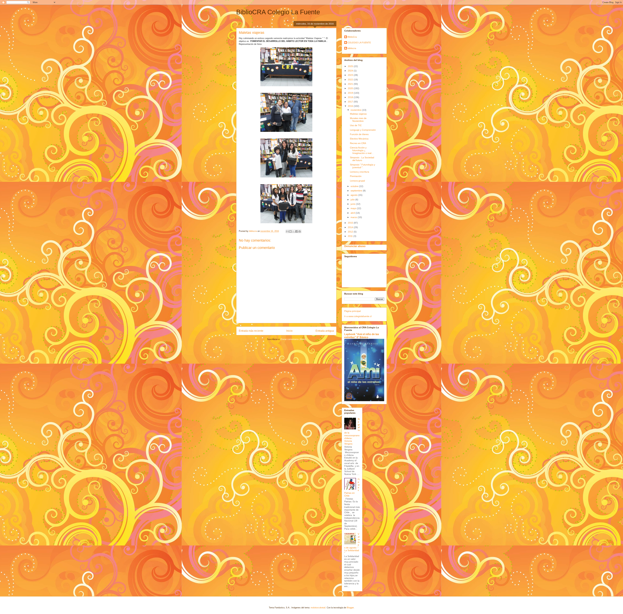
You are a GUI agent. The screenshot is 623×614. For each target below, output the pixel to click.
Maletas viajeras (358, 114)
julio (353, 199)
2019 (351, 93)
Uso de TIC (356, 125)
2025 (351, 66)
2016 (351, 106)
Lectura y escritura (359, 171)
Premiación (355, 176)
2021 (351, 84)
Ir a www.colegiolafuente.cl (358, 316)
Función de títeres (359, 134)
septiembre (357, 190)
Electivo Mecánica (359, 138)
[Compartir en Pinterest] (299, 231)
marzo (354, 217)
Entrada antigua (325, 330)
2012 (351, 231)
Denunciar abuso (355, 246)
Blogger (350, 607)
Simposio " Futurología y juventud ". (362, 166)
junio (353, 204)
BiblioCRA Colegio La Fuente (278, 12)
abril (353, 213)
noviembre (356, 110)
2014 (351, 227)
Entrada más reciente (251, 330)
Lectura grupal (357, 180)
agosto (354, 195)
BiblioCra (352, 37)
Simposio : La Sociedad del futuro (362, 159)
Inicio (289, 330)
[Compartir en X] (293, 231)
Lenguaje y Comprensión (363, 130)
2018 (351, 97)
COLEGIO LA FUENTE (359, 42)
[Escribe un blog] (290, 231)
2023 (351, 75)
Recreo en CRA (358, 143)
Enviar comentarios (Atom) (293, 339)
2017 (351, 101)
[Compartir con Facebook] (296, 231)
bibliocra (352, 48)
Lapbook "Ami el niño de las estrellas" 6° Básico (361, 336)
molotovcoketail (318, 607)
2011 (350, 236)
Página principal (352, 311)
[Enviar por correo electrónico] (287, 231)
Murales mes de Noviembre (358, 119)
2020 (351, 88)
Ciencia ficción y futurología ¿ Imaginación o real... (361, 150)
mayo (354, 208)
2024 (351, 70)
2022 (351, 79)
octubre (355, 186)
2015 (351, 222)
